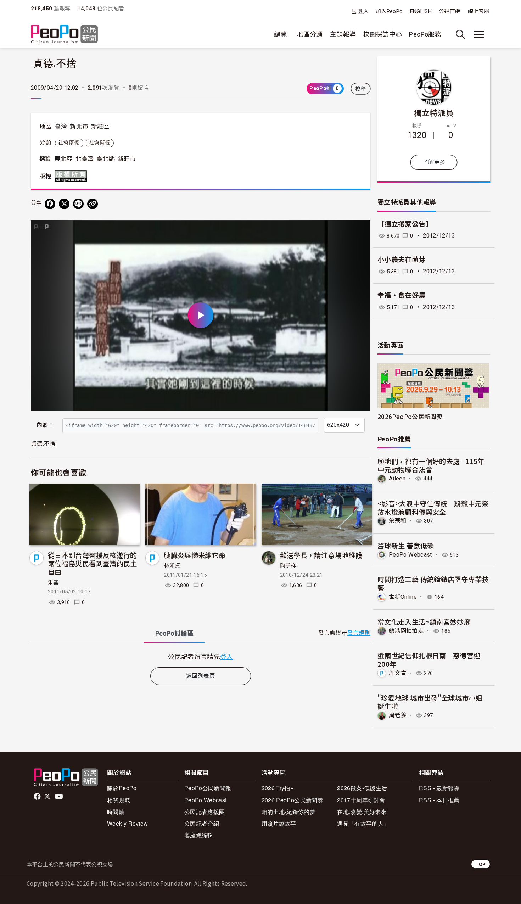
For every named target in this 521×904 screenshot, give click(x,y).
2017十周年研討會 (361, 800)
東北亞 (63, 158)
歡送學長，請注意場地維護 (321, 555)
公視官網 (449, 11)
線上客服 (478, 11)
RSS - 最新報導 (439, 788)
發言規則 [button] (358, 633)
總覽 (280, 34)
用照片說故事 (279, 823)
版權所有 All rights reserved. (72, 176)
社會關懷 (69, 143)
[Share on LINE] (78, 204)
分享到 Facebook (360, 230)
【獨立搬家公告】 (404, 224)
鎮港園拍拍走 (406, 630)
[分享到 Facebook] (50, 204)
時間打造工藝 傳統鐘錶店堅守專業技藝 (433, 583)
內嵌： (45, 425)
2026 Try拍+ (278, 788)
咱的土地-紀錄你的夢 (289, 812)
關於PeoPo (122, 788)
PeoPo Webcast (410, 554)
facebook (38, 796)
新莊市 (127, 158)
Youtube (59, 796)
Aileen (397, 478)
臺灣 (61, 126)
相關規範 (118, 800)
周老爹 (397, 715)
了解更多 (433, 162)
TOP (481, 864)
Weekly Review (127, 823)
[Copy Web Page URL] (92, 204)
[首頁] (64, 34)
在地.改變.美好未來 (362, 812)
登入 (363, 11)
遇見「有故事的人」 (363, 823)
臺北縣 (105, 158)
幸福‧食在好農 (401, 295)
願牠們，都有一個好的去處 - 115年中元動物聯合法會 (430, 465)
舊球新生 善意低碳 (405, 545)
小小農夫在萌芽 (401, 260)
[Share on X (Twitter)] (64, 204)
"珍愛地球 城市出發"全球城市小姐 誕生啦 (429, 702)
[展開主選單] (479, 34)
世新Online (403, 596)
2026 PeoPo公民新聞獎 (292, 800)
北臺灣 (84, 158)
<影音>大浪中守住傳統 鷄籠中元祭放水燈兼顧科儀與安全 (432, 507)
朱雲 (53, 582)
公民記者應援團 (204, 812)
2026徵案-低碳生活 (362, 788)
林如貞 (172, 565)
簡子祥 (288, 565)
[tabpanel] (200, 656)
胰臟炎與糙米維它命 (194, 555)
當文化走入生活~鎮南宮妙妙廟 (424, 621)
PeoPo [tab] (174, 633)
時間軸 (115, 812)
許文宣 (397, 673)
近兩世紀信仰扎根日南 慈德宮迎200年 (428, 660)
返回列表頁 (200, 676)
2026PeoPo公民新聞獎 (410, 416)
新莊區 (100, 126)
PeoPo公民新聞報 (207, 788)
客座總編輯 (198, 835)
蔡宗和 (397, 520)
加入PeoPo (389, 11)
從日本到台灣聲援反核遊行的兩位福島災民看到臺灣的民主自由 (92, 563)
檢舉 (360, 88)
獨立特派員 (434, 112)
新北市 (79, 126)
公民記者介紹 (201, 823)
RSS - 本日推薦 (439, 800)
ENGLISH (421, 11)
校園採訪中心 (382, 34)
